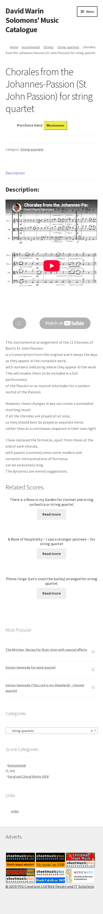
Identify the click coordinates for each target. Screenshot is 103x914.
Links (15, 811)
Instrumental (31, 47)
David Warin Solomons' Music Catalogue (32, 20)
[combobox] (52, 730)
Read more (51, 514)
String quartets (68, 47)
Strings (48, 47)
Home (14, 47)
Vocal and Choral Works (28, 776)
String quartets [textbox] (50, 731)
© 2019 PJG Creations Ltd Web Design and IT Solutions (50, 886)
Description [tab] (15, 173)
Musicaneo (55, 125)
